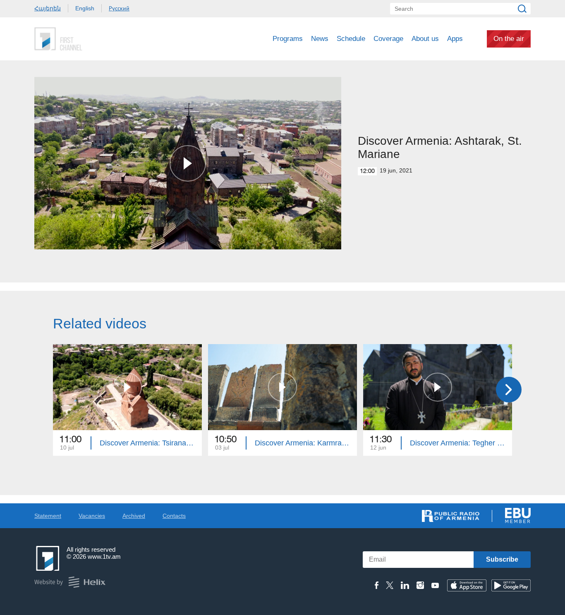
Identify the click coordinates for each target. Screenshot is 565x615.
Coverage (388, 39)
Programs (288, 39)
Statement (47, 515)
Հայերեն (47, 8)
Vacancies (92, 515)
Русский (119, 8)
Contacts (174, 515)
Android (511, 585)
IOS (466, 585)
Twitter (389, 585)
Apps (455, 39)
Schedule (351, 39)
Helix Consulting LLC (69, 582)
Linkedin (405, 585)
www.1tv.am (104, 556)
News (319, 39)
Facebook (376, 585)
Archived (133, 515)
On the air (508, 39)
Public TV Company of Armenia (92, 38)
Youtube (435, 585)
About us (425, 39)
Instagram (420, 585)
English (84, 8)
